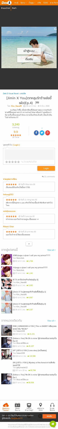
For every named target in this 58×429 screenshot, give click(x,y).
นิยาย (23, 2)
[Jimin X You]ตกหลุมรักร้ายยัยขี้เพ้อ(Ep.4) (29, 101)
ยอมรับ (49, 416)
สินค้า (14, 8)
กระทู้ (16, 2)
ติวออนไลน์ (5, 8)
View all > (51, 250)
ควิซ (39, 2)
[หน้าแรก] (6, 2)
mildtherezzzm (9, 211)
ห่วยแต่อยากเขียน (10, 179)
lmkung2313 (8, 194)
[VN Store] (53, 424)
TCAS (45, 2)
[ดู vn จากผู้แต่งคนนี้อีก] (29, 244)
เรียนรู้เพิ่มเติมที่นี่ (17, 418)
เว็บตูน (31, 2)
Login (46, 168)
